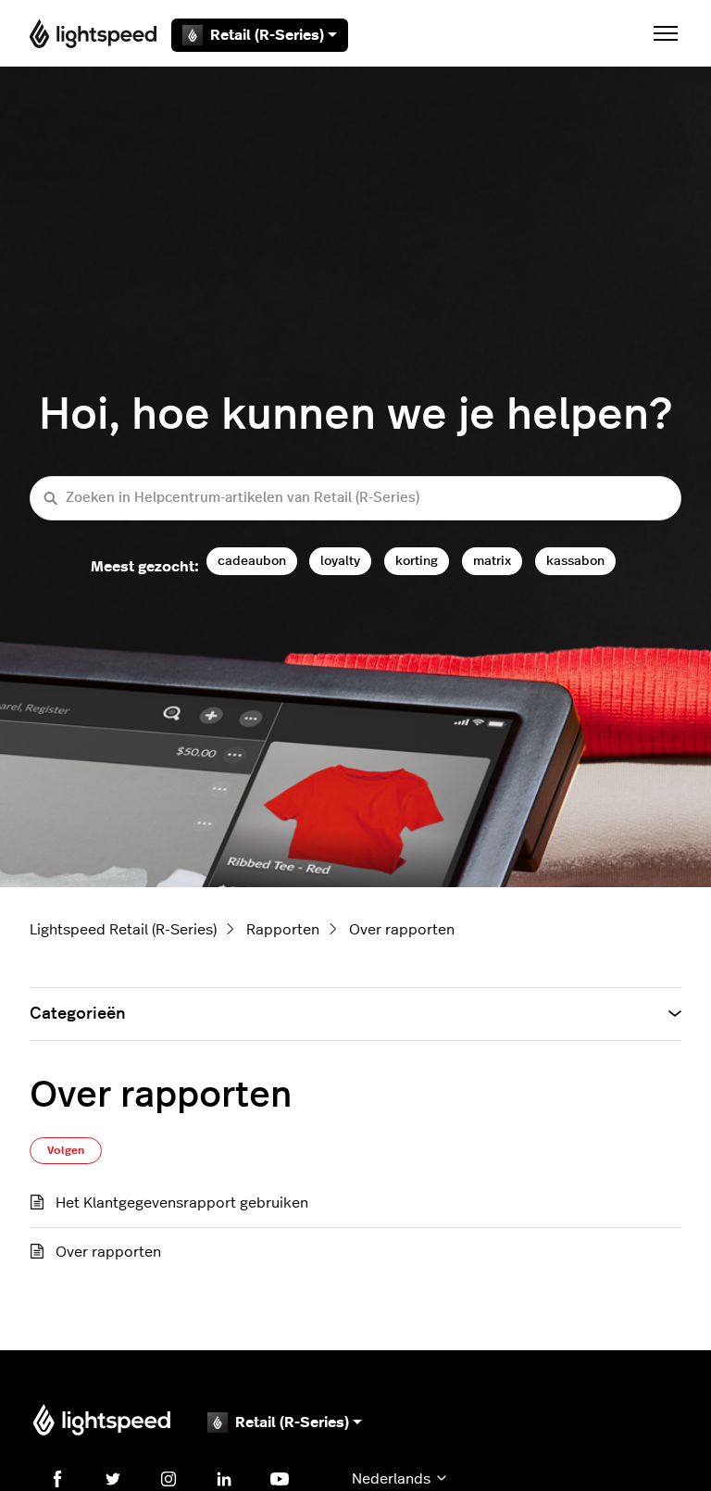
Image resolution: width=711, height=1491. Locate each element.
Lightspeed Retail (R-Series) (123, 929)
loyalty (340, 561)
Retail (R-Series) (267, 35)
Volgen (65, 1150)
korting (416, 561)
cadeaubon (252, 561)
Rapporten (282, 929)
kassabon (575, 561)
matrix (492, 561)
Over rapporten (402, 929)
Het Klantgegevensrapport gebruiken (182, 1203)
